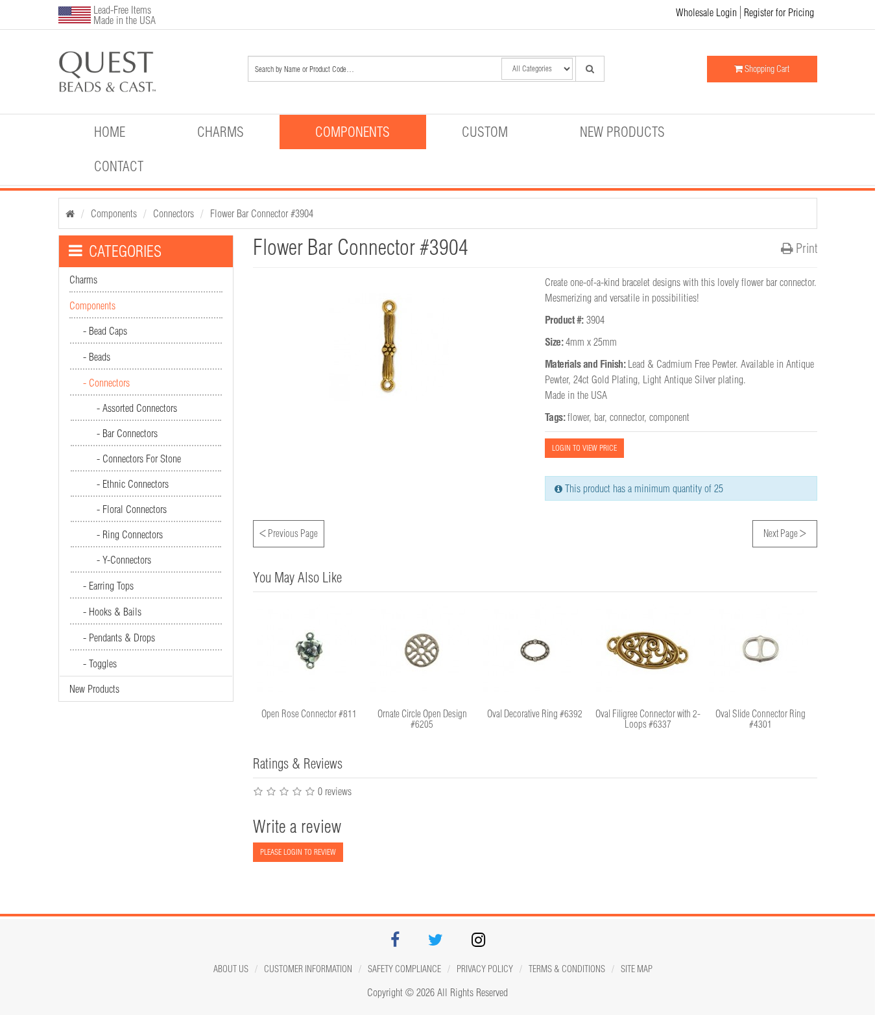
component (669, 417)
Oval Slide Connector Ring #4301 (760, 719)
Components (352, 131)
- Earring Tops (108, 585)
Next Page (784, 532)
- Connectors (106, 382)
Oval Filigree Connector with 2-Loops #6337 (647, 719)
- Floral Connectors (132, 509)
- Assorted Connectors (137, 407)
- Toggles (100, 663)
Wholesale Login (706, 12)
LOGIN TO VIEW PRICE (584, 448)
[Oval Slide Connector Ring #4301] (761, 650)
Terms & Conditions (567, 969)
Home (109, 131)
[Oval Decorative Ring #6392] (535, 650)
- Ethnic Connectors (133, 483)
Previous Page (288, 532)
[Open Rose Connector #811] (309, 650)
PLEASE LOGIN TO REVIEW (298, 852)
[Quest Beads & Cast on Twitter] (435, 941)
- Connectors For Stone (139, 458)
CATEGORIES (125, 251)
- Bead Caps (105, 330)
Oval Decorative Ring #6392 (534, 714)
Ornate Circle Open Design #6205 (422, 719)
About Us (230, 969)
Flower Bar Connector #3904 (261, 213)
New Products (622, 131)
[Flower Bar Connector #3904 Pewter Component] (118, 71)
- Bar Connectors (127, 433)
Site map (637, 969)
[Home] (70, 213)
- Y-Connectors (124, 559)
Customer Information (308, 969)
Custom (485, 131)
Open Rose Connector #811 (309, 714)
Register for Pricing (779, 12)
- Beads (96, 356)
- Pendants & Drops (119, 637)
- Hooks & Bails (112, 611)
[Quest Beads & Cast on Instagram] (478, 941)
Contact (118, 166)
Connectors (173, 213)
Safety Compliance (404, 969)
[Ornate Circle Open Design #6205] (422, 650)
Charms (220, 131)
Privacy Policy (485, 969)
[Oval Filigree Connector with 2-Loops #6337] (648, 650)
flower (578, 417)
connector (627, 417)
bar (599, 417)
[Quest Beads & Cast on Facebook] (395, 941)
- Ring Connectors (130, 534)
